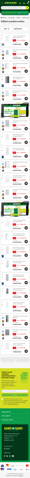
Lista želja (24, 3)
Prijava (20, 3)
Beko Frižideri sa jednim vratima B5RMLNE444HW (19, 234)
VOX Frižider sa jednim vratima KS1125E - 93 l (20, 91)
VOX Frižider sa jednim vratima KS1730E (20, 64)
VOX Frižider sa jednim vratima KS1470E (20, 162)
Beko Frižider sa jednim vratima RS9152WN (18, 135)
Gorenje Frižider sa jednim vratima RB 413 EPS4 (19, 289)
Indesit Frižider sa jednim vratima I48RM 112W (19, 344)
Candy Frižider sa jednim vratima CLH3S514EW (19, 303)
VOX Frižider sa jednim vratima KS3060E (20, 50)
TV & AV (24, 12)
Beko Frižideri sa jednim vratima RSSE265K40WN (19, 248)
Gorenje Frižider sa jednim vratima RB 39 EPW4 (19, 220)
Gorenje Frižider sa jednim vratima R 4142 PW (19, 262)
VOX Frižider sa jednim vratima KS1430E (20, 190)
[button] (2, 35)
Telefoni (19, 12)
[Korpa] (27, 3)
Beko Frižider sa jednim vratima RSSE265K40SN (18, 275)
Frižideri (18, 17)
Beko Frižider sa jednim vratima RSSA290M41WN (18, 149)
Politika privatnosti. (13, 404)
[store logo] (11, 3)
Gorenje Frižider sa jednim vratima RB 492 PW (19, 176)
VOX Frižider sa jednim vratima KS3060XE (20, 316)
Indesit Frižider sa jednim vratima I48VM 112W (19, 36)
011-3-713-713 (8, 446)
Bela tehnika (11, 17)
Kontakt (7, 448)
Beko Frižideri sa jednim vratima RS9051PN (19, 78)
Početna (5, 17)
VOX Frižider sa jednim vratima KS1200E (20, 121)
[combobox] (15, 7)
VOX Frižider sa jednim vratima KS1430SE (20, 330)
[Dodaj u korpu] (26, 43)
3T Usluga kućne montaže (10, 12)
